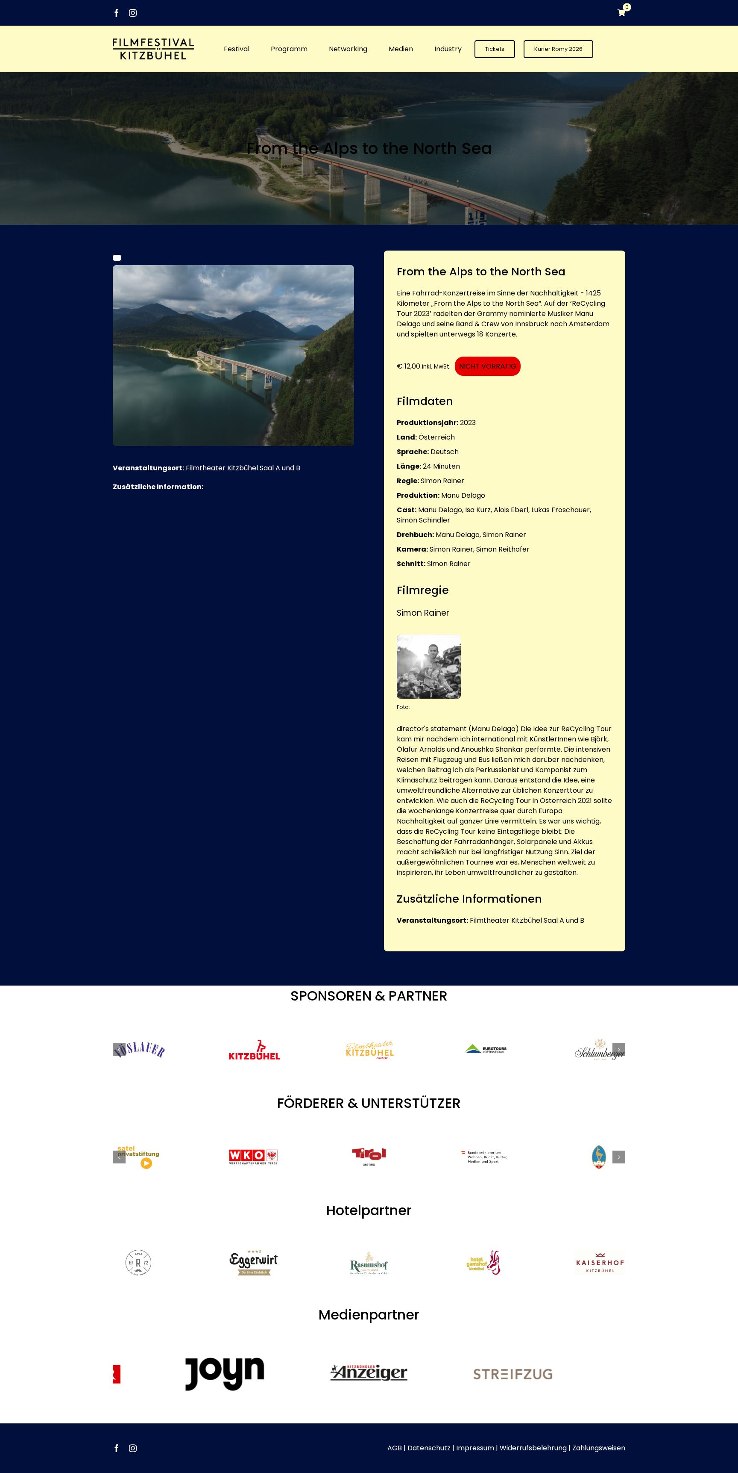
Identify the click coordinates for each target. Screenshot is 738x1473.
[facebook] (116, 13)
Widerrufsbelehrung (533, 1448)
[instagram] (133, 13)
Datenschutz (429, 1448)
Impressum (475, 1448)
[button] (119, 1049)
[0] (617, 13)
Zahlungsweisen (598, 1448)
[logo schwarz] (153, 42)
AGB (394, 1448)
